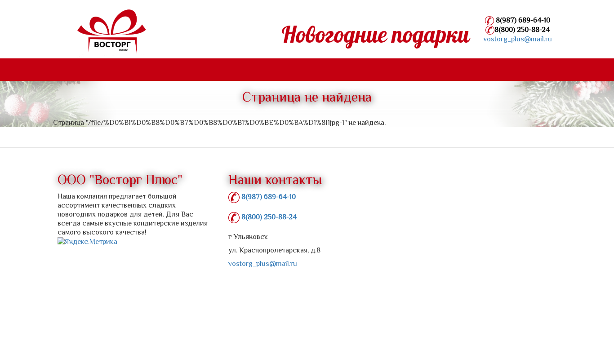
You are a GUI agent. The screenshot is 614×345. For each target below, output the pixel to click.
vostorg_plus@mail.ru (517, 39)
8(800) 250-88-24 (522, 30)
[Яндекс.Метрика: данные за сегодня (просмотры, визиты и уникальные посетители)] (87, 241)
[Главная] (104, 33)
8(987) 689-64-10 (522, 20)
